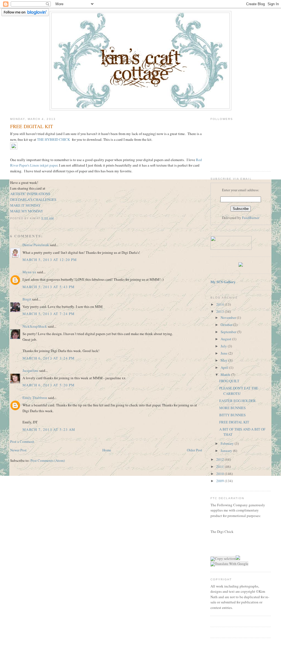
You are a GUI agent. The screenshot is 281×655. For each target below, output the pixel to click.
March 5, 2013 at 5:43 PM (49, 286)
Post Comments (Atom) (47, 460)
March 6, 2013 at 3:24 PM (49, 358)
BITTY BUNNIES (232, 414)
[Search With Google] (238, 558)
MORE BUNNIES (232, 407)
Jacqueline (30, 370)
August (226, 338)
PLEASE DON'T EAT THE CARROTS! (238, 391)
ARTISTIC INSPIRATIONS (30, 193)
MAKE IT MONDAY (25, 205)
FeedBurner (250, 217)
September (229, 331)
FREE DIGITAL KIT (234, 422)
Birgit (27, 299)
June (224, 353)
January (227, 450)
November (229, 317)
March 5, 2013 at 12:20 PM (50, 259)
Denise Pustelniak (36, 244)
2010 (220, 473)
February (228, 443)
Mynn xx (29, 271)
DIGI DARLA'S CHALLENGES (33, 199)
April (225, 367)
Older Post (194, 450)
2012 (220, 459)
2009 (220, 480)
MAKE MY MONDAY (26, 211)
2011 (220, 466)
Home (106, 450)
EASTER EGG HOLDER (237, 400)
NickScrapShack (35, 326)
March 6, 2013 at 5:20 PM (49, 385)
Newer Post (18, 450)
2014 (220, 304)
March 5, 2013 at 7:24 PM (49, 313)
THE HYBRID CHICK (53, 139)
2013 (220, 311)
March (226, 374)
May (224, 360)
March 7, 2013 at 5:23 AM (49, 429)
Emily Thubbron (35, 397)
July (224, 346)
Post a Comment (22, 441)
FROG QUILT (229, 380)
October (227, 324)
